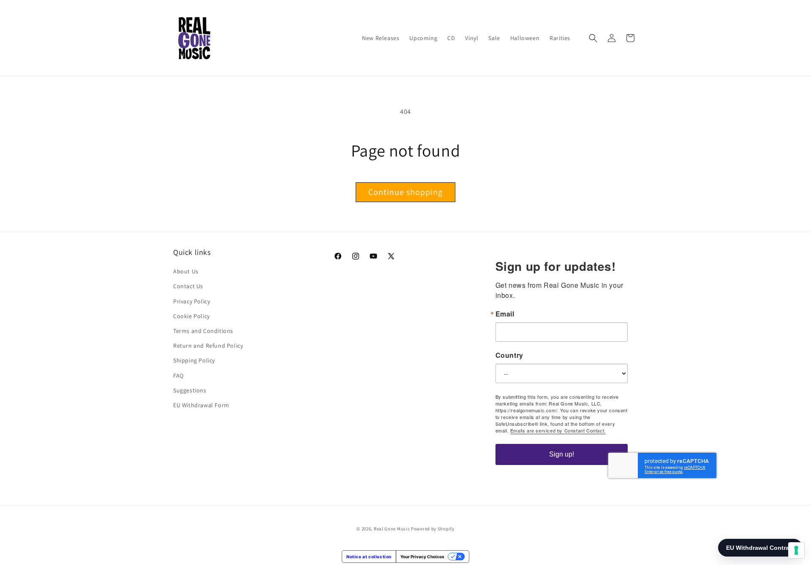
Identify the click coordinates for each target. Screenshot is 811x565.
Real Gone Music (392, 529)
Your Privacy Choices (422, 556)
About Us (186, 271)
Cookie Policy (191, 316)
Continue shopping (405, 192)
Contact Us (188, 286)
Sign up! (561, 454)
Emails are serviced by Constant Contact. (558, 430)
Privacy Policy (191, 301)
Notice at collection (369, 556)
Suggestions (190, 390)
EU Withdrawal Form (201, 405)
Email (504, 314)
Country (509, 355)
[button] (593, 38)
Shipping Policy (194, 360)
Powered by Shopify (432, 529)
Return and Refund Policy (208, 345)
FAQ (178, 375)
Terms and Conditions (203, 331)
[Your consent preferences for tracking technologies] (796, 550)
